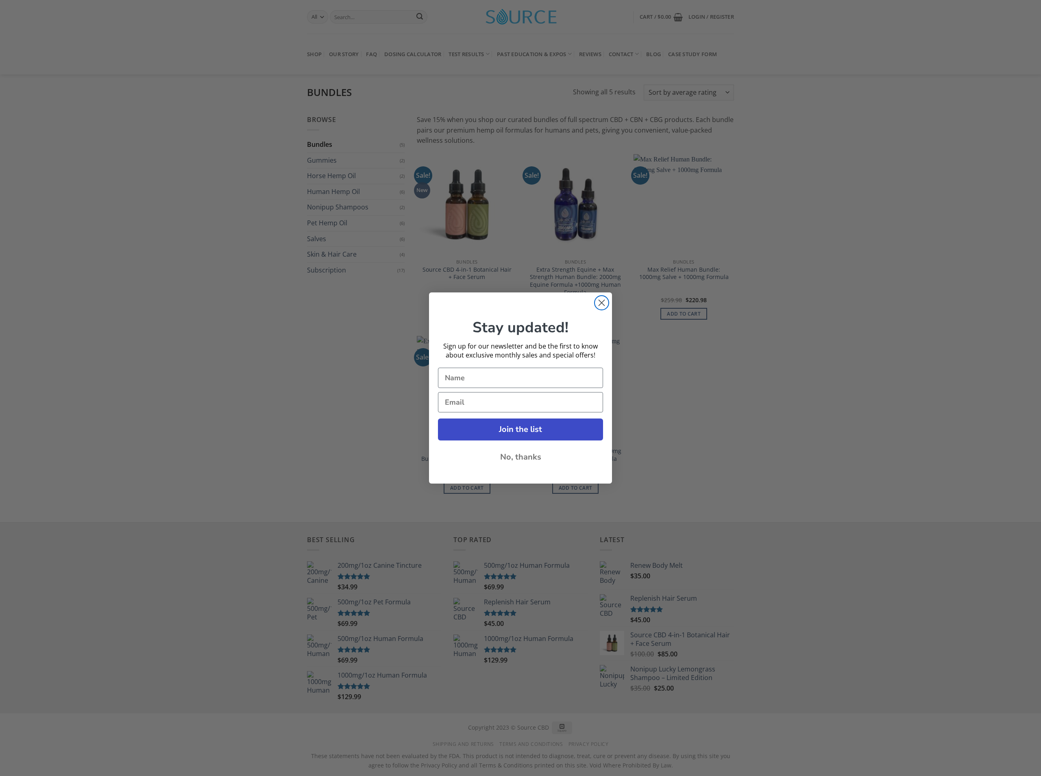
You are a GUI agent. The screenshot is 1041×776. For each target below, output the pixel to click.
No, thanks (520, 456)
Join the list (520, 429)
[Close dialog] (602, 303)
